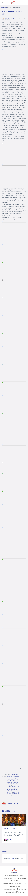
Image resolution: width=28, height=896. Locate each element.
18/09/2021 (7, 19)
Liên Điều (9, 839)
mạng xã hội (12, 783)
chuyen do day (12, 778)
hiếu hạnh (14, 780)
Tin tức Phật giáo (14, 774)
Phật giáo (16, 786)
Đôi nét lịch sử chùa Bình (11, 829)
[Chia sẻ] (24, 774)
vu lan (10, 795)
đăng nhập (11, 858)
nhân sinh (14, 785)
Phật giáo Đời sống (9, 18)
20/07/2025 (9, 840)
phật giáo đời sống (11, 787)
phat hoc (13, 789)
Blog (6, 7)
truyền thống (9, 792)
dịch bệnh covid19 (15, 779)
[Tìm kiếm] (25, 2)
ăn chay (8, 776)
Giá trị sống (9, 780)
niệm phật (11, 786)
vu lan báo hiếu (15, 795)
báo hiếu (13, 776)
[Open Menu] (2, 2)
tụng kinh (15, 792)
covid (9, 779)
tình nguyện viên (15, 790)
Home (2, 7)
